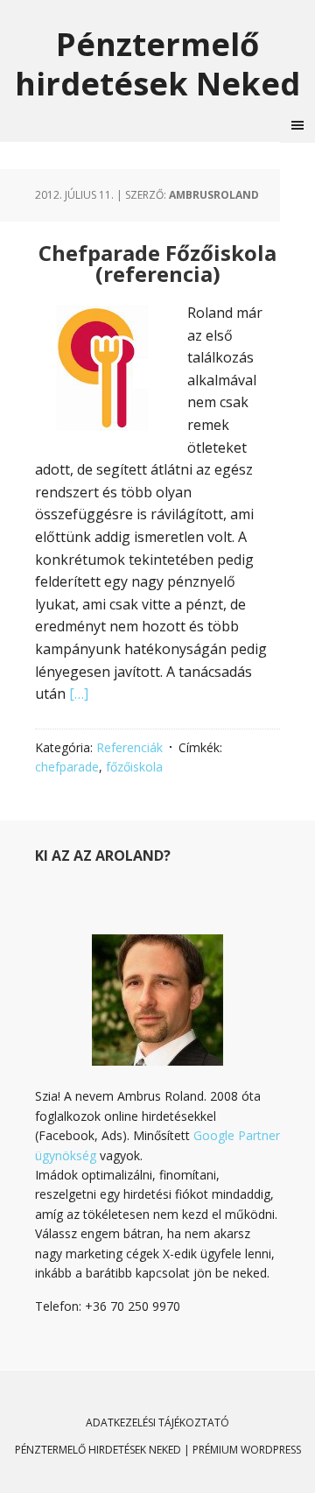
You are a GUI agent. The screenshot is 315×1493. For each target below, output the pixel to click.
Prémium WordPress (246, 1449)
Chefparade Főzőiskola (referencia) (157, 263)
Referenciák (129, 747)
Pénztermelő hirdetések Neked (157, 63)
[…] (78, 693)
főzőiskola (134, 766)
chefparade (67, 766)
